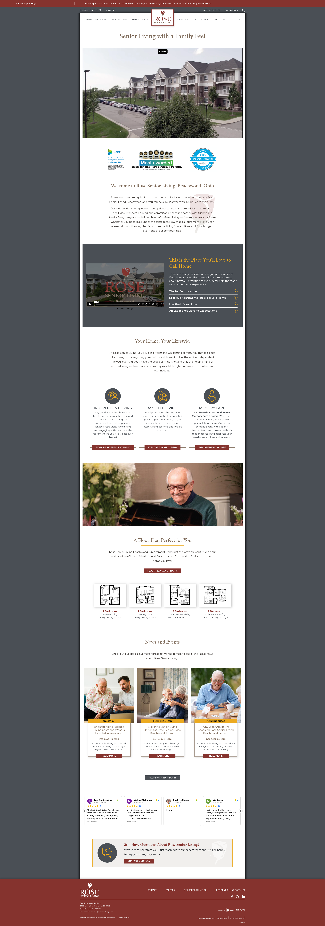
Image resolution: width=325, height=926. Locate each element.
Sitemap (242, 922)
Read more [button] (92, 822)
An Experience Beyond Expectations (193, 310)
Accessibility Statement (206, 918)
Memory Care (140, 20)
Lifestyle (182, 20)
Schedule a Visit (89, 10)
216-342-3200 (231, 10)
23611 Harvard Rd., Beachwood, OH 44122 (95, 906)
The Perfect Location (183, 291)
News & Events (211, 10)
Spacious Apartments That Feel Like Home (197, 297)
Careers (110, 10)
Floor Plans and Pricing (162, 571)
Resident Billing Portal (229, 890)
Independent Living (95, 20)
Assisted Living (120, 20)
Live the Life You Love (183, 304)
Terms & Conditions (237, 918)
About (225, 20)
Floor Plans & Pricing (205, 20)
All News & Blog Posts (162, 778)
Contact (237, 20)
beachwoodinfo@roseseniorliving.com (99, 912)
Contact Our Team (139, 861)
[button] (240, 811)
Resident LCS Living (194, 890)
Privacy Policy (222, 918)
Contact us (114, 3)
